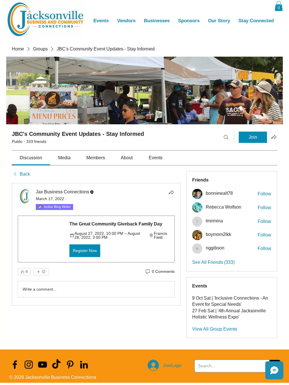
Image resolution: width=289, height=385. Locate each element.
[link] (31, 157)
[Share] (171, 192)
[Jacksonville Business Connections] (14, 364)
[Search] (226, 137)
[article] (96, 244)
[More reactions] (41, 271)
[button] (279, 6)
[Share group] (273, 137)
